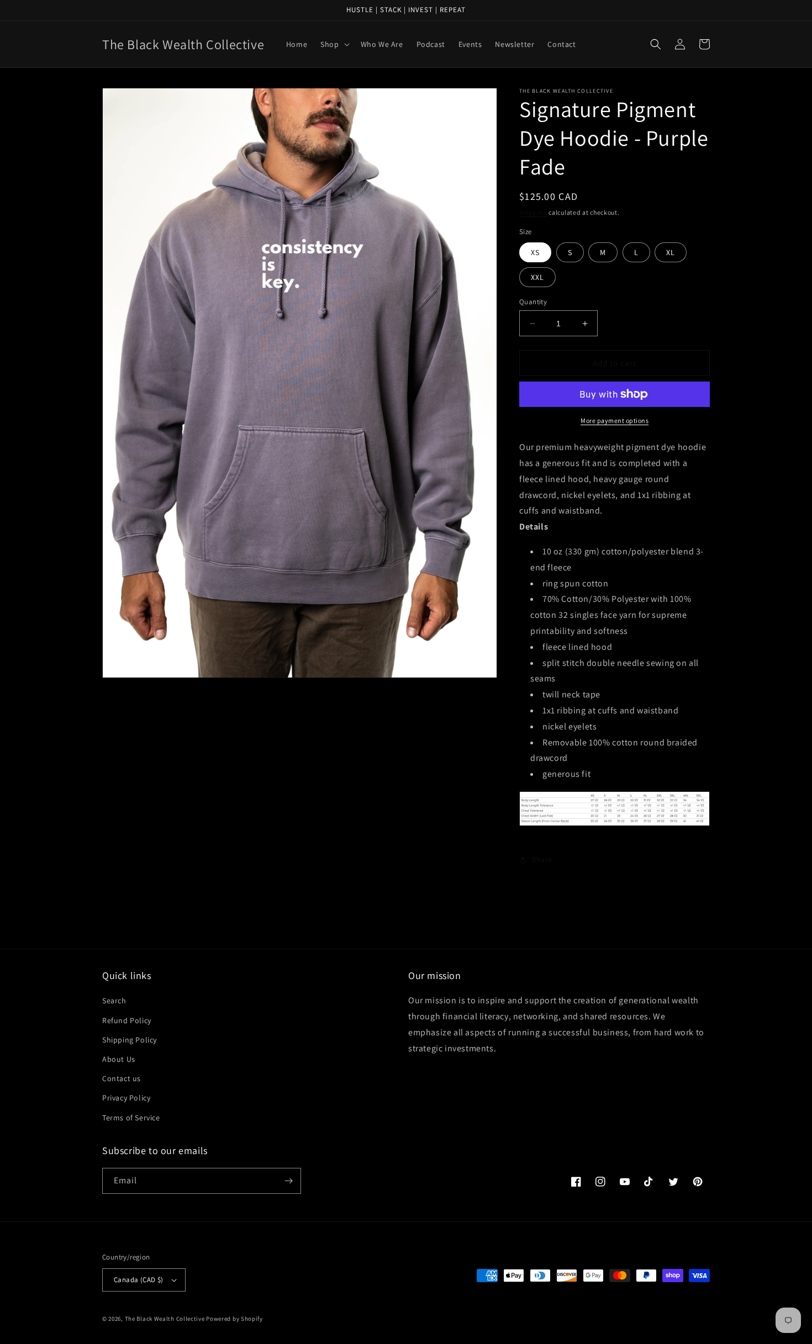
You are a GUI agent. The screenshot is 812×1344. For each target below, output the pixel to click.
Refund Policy (126, 1020)
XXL (537, 277)
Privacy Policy (126, 1098)
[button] (334, 44)
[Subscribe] (288, 1181)
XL (670, 252)
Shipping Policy (129, 1040)
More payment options (614, 420)
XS (535, 252)
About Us (118, 1059)
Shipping (533, 212)
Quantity (533, 301)
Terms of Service (131, 1118)
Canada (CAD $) (139, 1279)
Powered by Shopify (234, 1318)
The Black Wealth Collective (165, 1318)
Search (114, 1001)
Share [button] (542, 859)
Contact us (121, 1078)
